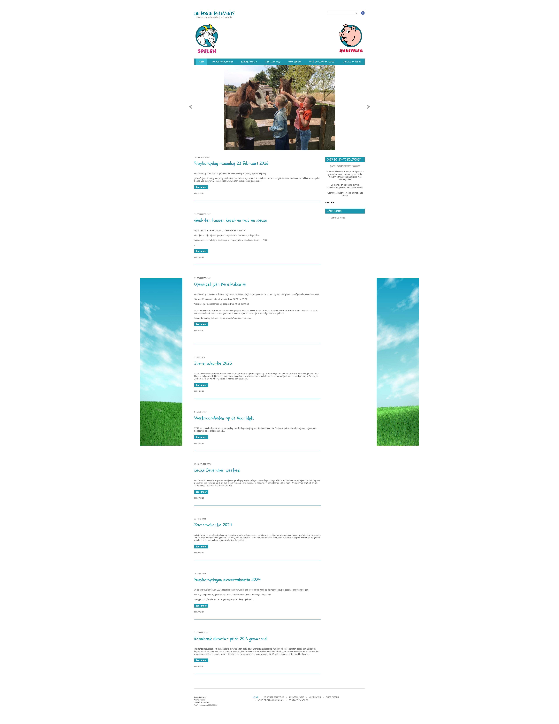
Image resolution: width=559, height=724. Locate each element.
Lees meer (201, 187)
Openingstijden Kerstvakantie (220, 284)
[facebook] (363, 13)
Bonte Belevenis (338, 218)
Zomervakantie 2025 (213, 363)
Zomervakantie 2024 (213, 525)
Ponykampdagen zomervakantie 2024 (227, 580)
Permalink (199, 193)
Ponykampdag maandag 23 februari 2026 (231, 163)
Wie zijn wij (272, 61)
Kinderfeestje (249, 61)
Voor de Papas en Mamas (322, 61)
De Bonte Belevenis (214, 13)
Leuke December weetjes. (217, 470)
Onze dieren (294, 61)
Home (201, 61)
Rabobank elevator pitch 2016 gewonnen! (230, 639)
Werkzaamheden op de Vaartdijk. (224, 418)
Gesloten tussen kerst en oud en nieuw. (230, 220)
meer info (330, 202)
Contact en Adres (352, 61)
